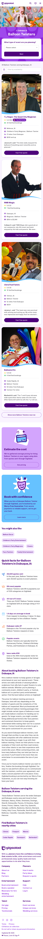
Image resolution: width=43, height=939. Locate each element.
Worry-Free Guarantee (13, 506)
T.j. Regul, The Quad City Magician (20, 117)
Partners (5, 876)
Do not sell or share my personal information (18, 929)
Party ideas (27, 873)
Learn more (21, 517)
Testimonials (7, 911)
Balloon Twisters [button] (21, 34)
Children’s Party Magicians (13, 546)
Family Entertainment (25, 552)
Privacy (11, 924)
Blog (3, 873)
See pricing (21, 465)
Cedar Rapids (8, 837)
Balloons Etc (10, 370)
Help (25, 885)
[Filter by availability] (23, 69)
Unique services (29, 908)
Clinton (5, 831)
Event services (29, 905)
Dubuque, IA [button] (22, 31)
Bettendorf (33, 837)
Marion (25, 831)
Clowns (30, 546)
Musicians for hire (9, 891)
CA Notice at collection (10, 926)
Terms (4, 924)
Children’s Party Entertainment (14, 540)
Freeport (16, 831)
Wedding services (30, 911)
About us (5, 870)
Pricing (4, 908)
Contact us (27, 888)
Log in (25, 891)
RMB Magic (9, 203)
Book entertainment (10, 885)
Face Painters (8, 552)
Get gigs (5, 905)
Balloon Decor (8, 534)
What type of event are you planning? (20, 42)
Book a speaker (8, 888)
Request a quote (29, 876)
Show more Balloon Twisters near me (21, 415)
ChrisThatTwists (12, 285)
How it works (28, 870)
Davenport (21, 837)
